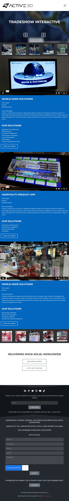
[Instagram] (36, 391)
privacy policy (46, 496)
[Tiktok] (44, 391)
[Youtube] (40, 391)
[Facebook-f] (29, 391)
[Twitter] (32, 391)
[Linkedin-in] (25, 391)
